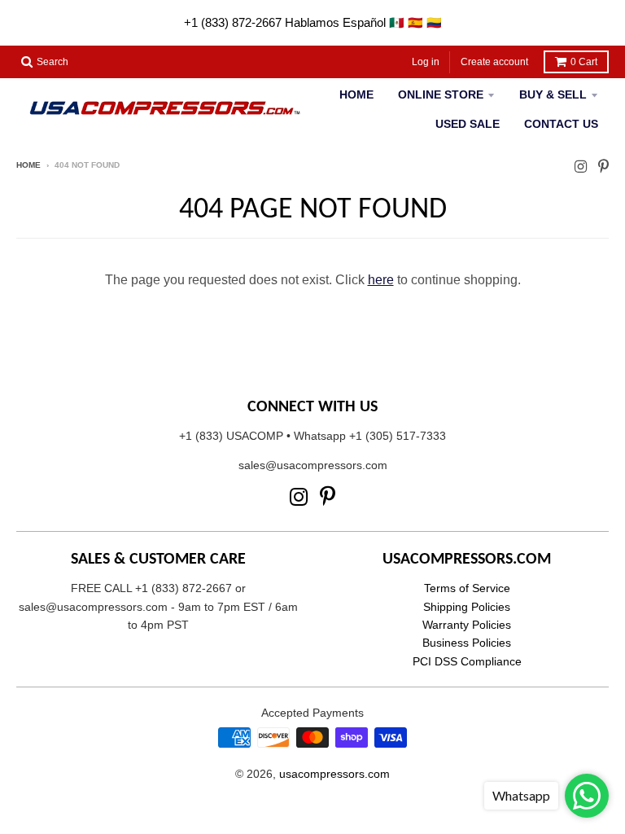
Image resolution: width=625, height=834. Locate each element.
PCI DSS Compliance (467, 661)
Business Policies (466, 642)
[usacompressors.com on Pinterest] (603, 166)
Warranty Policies (466, 624)
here (381, 280)
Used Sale (467, 123)
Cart (583, 62)
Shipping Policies (466, 606)
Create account (494, 62)
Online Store (440, 94)
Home (356, 94)
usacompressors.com (334, 773)
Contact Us (561, 123)
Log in (425, 62)
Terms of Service (467, 588)
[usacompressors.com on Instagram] (581, 166)
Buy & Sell (553, 94)
